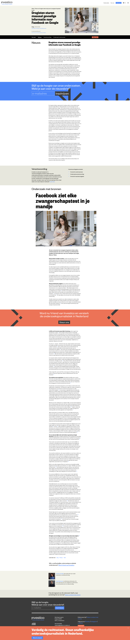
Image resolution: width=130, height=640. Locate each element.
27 (61, 518)
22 (68, 461)
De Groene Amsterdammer (37, 32)
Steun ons (119, 2)
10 (54, 353)
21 (79, 438)
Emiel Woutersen (42, 28)
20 (77, 431)
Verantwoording (47, 37)
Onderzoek (59, 37)
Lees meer (52, 181)
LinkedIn (80, 623)
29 (79, 535)
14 (70, 382)
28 (62, 525)
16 (71, 406)
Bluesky (87, 621)
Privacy (61, 557)
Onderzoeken (106, 2)
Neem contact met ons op (72, 595)
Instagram (94, 621)
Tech (65, 557)
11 (62, 360)
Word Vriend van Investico (66, 565)
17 (73, 409)
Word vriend (37, 638)
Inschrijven (62, 93)
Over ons (112, 2)
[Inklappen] (128, 628)
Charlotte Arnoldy (35, 28)
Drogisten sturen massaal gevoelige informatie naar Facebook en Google (65, 43)
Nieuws (39, 37)
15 (58, 389)
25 (67, 500)
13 (53, 374)
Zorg (33, 26)
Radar (44, 32)
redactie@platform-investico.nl (62, 625)
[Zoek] (125, 3)
